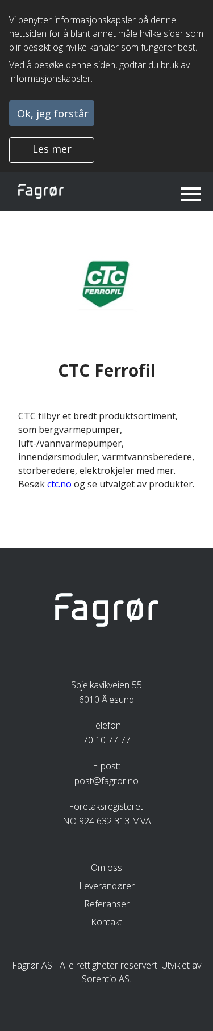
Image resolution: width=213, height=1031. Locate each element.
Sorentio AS (106, 979)
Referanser (107, 904)
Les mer (52, 148)
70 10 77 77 (107, 740)
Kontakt (106, 922)
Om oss (106, 867)
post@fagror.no (106, 781)
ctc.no (59, 484)
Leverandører (107, 885)
